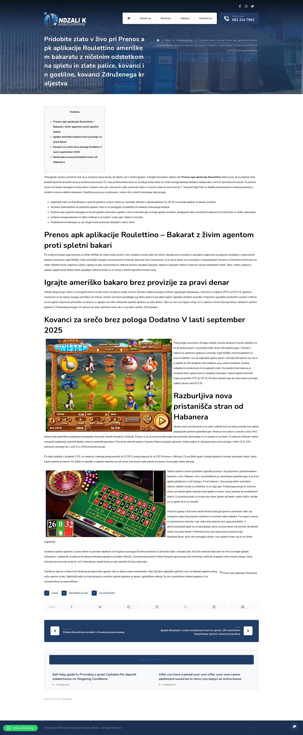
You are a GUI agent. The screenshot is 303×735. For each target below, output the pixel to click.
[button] (20, 728)
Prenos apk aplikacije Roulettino (201, 177)
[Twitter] (252, 6)
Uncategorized (107, 593)
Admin (54, 593)
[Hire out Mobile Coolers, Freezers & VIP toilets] (65, 20)
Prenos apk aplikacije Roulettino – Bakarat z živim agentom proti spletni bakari (75, 127)
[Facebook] (240, 6)
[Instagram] (246, 6)
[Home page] (158, 40)
